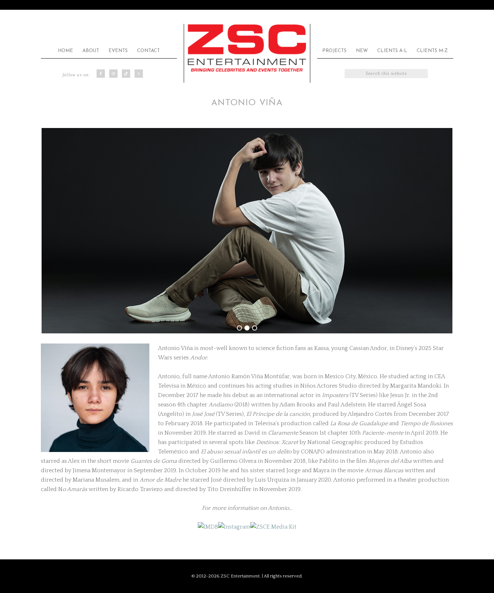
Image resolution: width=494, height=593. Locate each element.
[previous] (50, 230)
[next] (444, 230)
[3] (254, 327)
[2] (247, 327)
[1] (239, 327)
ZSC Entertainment (247, 48)
